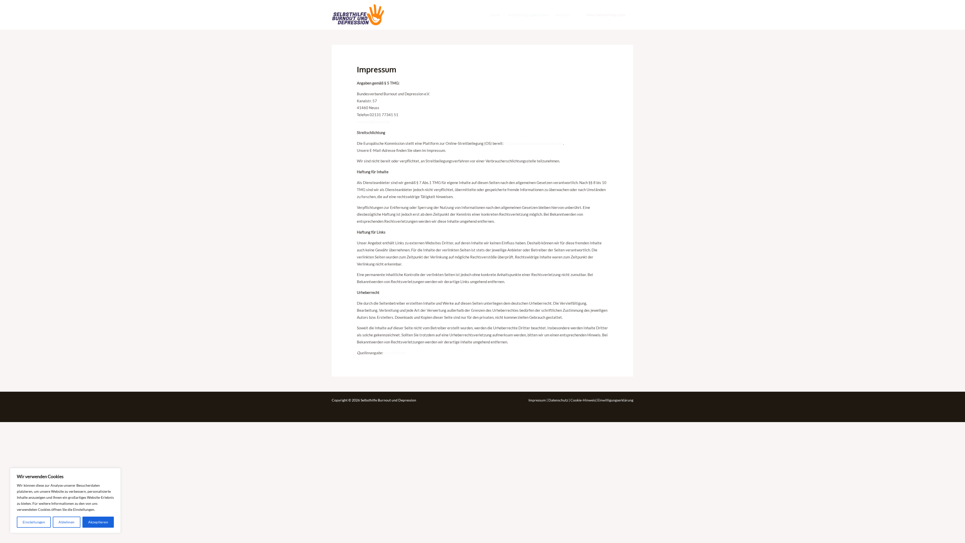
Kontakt (562, 15)
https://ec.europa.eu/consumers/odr (533, 143)
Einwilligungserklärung (615, 400)
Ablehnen (66, 522)
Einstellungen (34, 522)
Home (495, 15)
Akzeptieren (98, 522)
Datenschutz (558, 400)
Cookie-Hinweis (583, 400)
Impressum (537, 400)
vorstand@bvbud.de (373, 121)
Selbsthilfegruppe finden (528, 15)
